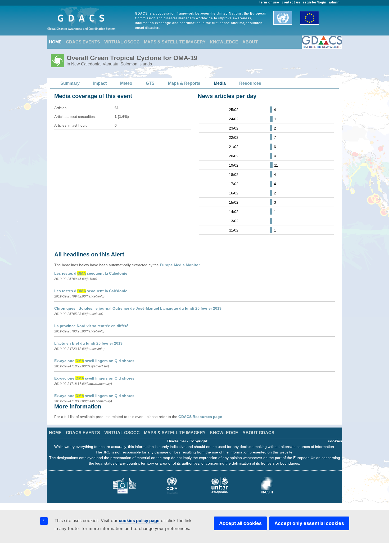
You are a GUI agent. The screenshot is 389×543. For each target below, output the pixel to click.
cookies (335, 441)
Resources (250, 83)
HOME (55, 42)
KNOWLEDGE (224, 42)
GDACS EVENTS (83, 42)
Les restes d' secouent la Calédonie (90, 273)
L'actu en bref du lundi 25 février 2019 (88, 343)
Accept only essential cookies (309, 523)
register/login (314, 2)
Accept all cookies (240, 523)
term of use (269, 2)
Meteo (126, 83)
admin (334, 2)
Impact (100, 83)
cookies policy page (139, 520)
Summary (70, 83)
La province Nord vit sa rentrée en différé (91, 326)
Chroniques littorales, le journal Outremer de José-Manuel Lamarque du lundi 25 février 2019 (137, 308)
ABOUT (250, 42)
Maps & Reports (184, 83)
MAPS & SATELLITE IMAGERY (175, 42)
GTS (150, 83)
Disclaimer (176, 441)
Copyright (198, 441)
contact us (291, 2)
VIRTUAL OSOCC (122, 42)
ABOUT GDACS (258, 432)
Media (220, 83)
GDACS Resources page (200, 417)
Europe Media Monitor (180, 265)
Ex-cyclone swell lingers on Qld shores (94, 361)
